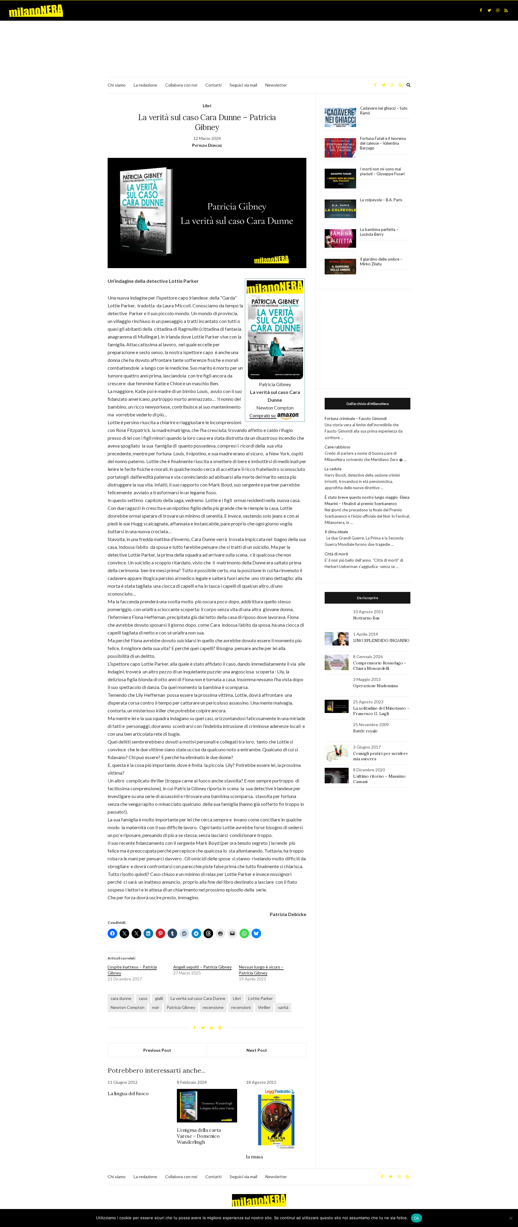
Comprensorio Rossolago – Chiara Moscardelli (379, 665)
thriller (264, 1007)
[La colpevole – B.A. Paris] (340, 209)
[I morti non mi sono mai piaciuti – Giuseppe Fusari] (340, 178)
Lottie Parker (260, 998)
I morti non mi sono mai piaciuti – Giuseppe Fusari (382, 171)
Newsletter (276, 84)
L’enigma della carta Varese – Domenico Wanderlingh (199, 1136)
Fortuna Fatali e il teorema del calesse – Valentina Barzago (383, 143)
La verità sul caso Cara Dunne (198, 998)
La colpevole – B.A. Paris (381, 199)
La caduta (333, 468)
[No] (511, 1218)
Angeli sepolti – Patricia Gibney (202, 966)
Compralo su (262, 415)
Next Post (256, 1050)
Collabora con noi (181, 84)
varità (283, 1007)
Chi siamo (117, 84)
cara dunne (121, 998)
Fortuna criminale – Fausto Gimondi (356, 418)
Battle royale (365, 731)
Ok (416, 1218)
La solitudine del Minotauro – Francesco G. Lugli (381, 710)
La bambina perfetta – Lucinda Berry (379, 232)
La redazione (145, 84)
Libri (207, 105)
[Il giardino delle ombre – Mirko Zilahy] (340, 267)
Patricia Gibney (181, 1007)
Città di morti (336, 553)
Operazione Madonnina (375, 685)
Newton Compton (127, 1007)
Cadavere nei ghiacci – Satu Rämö (383, 110)
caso (143, 998)
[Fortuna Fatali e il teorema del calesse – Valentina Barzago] (340, 148)
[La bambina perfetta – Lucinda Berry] (340, 239)
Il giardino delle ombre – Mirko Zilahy (381, 261)
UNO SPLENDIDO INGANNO (381, 640)
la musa (254, 1157)
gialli (159, 998)
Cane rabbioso (337, 447)
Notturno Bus (366, 618)
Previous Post (157, 1050)
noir (155, 1007)
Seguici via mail (243, 84)
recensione (213, 1007)
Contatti (213, 84)
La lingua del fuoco (128, 1093)
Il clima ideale (336, 531)
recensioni (241, 1007)
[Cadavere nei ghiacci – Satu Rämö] (340, 117)
